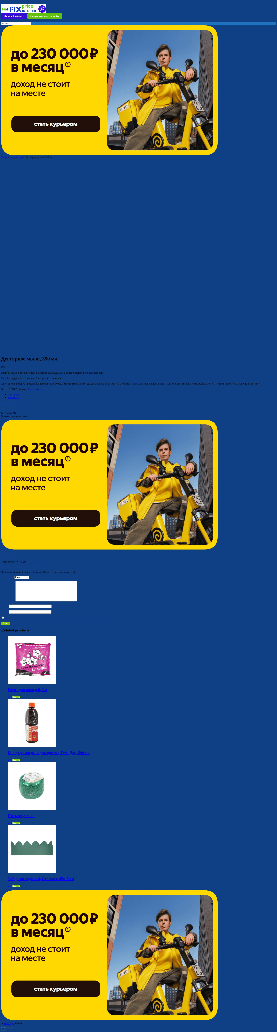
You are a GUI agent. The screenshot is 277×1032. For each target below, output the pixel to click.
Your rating (7, 577)
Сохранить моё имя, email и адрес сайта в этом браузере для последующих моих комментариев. (56, 618)
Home (4, 157)
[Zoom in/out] (12, 1027)
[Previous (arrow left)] (2, 1030)
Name (5, 606)
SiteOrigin (9, 1023)
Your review (8, 600)
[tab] (142, 394)
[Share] (5, 1027)
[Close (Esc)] (2, 1027)
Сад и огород (16, 157)
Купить (16, 697)
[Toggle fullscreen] (9, 1027)
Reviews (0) (14, 397)
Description (13, 394)
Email (5, 612)
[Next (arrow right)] (5, 1030)
